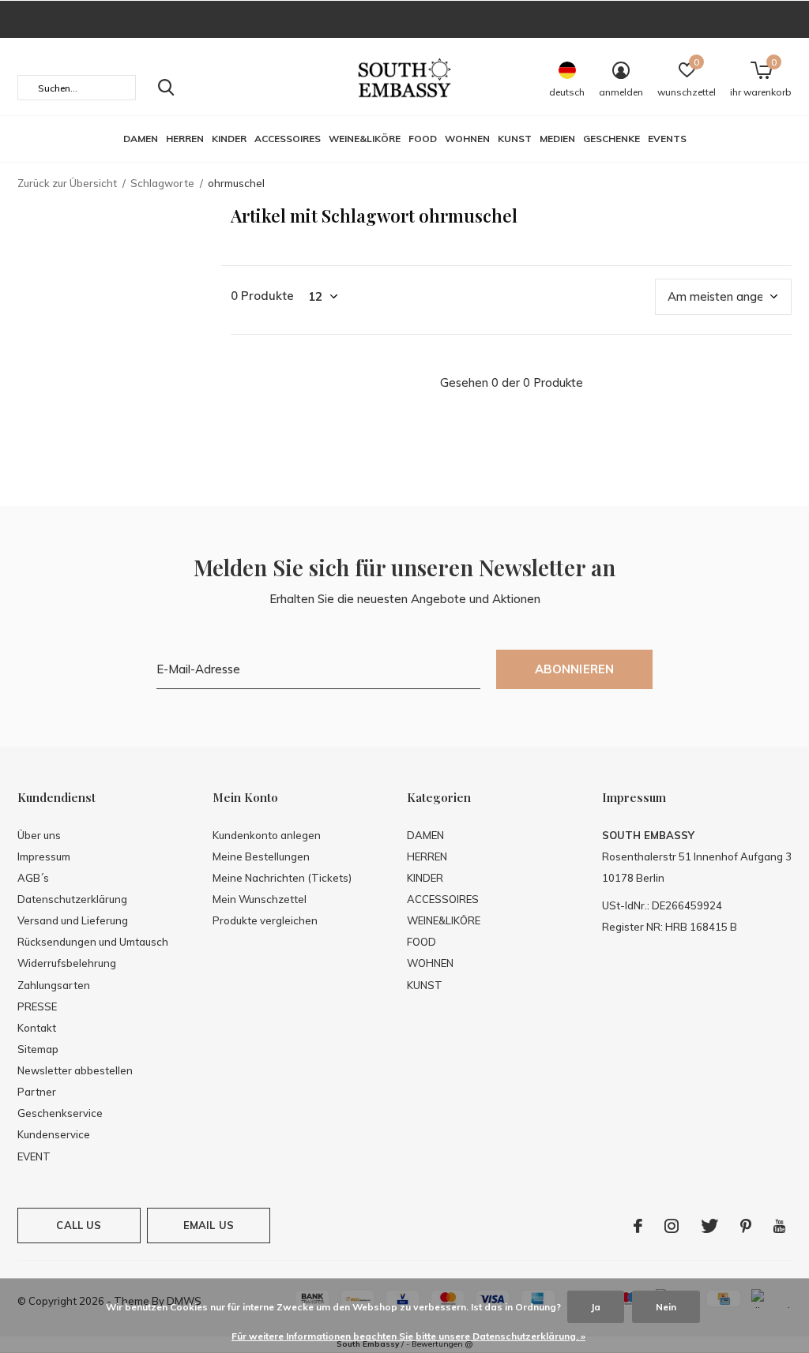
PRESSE (37, 1006)
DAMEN (140, 138)
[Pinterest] (745, 1226)
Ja (595, 1307)
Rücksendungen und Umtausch (92, 941)
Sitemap (37, 1049)
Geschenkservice (60, 1113)
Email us (208, 1225)
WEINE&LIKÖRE (365, 138)
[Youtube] (779, 1226)
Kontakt (36, 1027)
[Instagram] (671, 1226)
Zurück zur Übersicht (67, 183)
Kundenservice (53, 1134)
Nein (666, 1307)
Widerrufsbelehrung (66, 963)
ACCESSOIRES (287, 138)
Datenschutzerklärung (72, 899)
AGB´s (33, 877)
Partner (36, 1091)
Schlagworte (162, 183)
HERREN (185, 138)
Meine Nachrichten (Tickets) (282, 877)
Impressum (43, 856)
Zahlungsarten (53, 985)
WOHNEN (467, 138)
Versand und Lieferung (72, 920)
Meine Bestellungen (261, 856)
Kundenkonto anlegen (267, 835)
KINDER (229, 138)
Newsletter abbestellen (75, 1070)
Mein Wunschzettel (260, 899)
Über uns (39, 835)
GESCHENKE (611, 138)
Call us (78, 1225)
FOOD (422, 138)
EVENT (34, 1156)
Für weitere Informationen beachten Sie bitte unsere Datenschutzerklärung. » (408, 1336)
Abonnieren (575, 669)
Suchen (166, 87)
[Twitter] (709, 1226)
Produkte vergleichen (265, 920)
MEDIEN (557, 138)
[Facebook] (638, 1226)
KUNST (515, 138)
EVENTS (667, 138)
